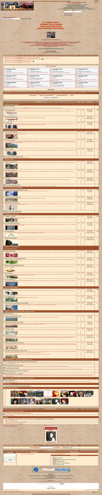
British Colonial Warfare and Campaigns (15, 342)
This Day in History (44, 52)
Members (11, 418)
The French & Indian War (11, 170)
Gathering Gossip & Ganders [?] (13, 197)
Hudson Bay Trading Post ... (58, 71)
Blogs (87, 7)
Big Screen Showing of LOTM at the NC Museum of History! (64, 459)
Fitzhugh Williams (83, 69)
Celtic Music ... (81, 84)
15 (15, 457)
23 (4, 460)
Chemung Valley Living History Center (14, 365)
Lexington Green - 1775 (11, 335)
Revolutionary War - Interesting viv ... (85, 71)
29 (15, 460)
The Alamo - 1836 (10, 328)
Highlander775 (89, 204)
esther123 (21, 423)
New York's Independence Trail (13, 185)
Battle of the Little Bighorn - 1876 (13, 316)
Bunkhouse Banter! (10, 231)
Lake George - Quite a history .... (36, 84)
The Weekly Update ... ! (11, 110)
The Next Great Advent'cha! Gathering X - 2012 (16, 190)
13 (12, 457)
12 (10, 457)
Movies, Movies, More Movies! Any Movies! (16, 258)
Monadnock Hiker (11, 69)
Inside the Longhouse (10, 251)
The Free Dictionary (57, 52)
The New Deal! (9, 122)
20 (12, 458)
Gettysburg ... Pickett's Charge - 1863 (14, 322)
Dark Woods (89, 198)
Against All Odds (9, 313)
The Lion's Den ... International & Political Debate (17, 303)
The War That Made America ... (36, 71)
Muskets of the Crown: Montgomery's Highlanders (17, 370)
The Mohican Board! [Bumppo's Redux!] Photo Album (18, 386)
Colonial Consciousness (11, 161)
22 (15, 458)
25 (8, 460)
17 (6, 458)
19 (10, 458)
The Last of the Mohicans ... (12, 132)
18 (8, 458)
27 (12, 460)
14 (13, 457)
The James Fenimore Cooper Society (14, 156)
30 (4, 461)
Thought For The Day (10, 216)
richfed (89, 111)
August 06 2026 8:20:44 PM (40, 418)
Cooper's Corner (9, 149)
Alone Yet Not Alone (10, 380)
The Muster (8, 178)
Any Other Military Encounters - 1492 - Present (16, 350)
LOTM (54, 78)
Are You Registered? (10, 106)
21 (13, 458)
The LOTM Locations (10, 140)
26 (10, 460)
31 (6, 461)
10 (6, 457)
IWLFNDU (89, 323)
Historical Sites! (9, 273)
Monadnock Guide (89, 239)
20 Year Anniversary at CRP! (58, 464)
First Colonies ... (10, 71)
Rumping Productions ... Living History (14, 373)
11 (8, 457)
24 (6, 460)
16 (4, 458)
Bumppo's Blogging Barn (11, 237)
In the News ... (9, 289)
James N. (89, 330)
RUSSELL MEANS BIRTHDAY (58, 461)
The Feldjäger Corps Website (12, 368)
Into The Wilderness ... (11, 279)
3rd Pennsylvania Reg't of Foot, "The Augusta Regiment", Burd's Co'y (22, 361)
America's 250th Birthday (57, 457)
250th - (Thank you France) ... (12, 78)
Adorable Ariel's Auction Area (12, 202)
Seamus (89, 224)
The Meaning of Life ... (11, 296)
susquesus (90, 150)
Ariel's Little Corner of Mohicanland (14, 211)
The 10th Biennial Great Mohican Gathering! (61, 462)
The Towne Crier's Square (11, 116)
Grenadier (90, 344)
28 (13, 460)
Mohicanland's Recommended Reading (14, 265)
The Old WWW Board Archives (13, 223)
